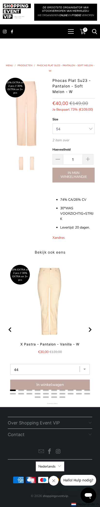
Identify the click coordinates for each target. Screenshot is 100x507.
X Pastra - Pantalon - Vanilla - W (50, 344)
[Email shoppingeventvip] (41, 452)
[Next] (45, 113)
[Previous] (7, 113)
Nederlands (47, 466)
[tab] (13, 390)
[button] (85, 504)
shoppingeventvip (55, 496)
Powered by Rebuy (50, 403)
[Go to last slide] (10, 330)
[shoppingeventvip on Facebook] (49, 452)
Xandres (58, 237)
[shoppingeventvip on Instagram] (58, 452)
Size (55, 119)
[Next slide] (90, 330)
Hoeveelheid (61, 149)
